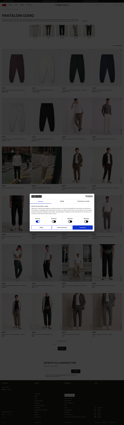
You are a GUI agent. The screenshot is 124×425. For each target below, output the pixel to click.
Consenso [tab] (40, 201)
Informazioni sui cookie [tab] (83, 201)
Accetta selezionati (62, 227)
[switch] (54, 221)
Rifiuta (41, 227)
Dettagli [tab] (62, 201)
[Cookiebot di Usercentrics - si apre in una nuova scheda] (86, 196)
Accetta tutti (83, 227)
